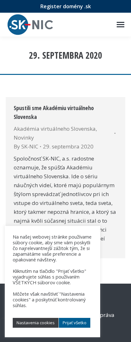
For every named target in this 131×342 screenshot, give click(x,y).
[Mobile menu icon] (120, 25)
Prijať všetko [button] (74, 323)
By (26, 146)
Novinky (24, 137)
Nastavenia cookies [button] (36, 323)
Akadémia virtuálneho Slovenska (55, 128)
